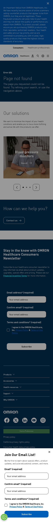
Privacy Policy (16, 506)
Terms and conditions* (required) (22, 499)
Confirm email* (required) (18, 484)
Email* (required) (13, 469)
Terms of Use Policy (34, 506)
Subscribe (26, 514)
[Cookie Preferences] (4, 517)
